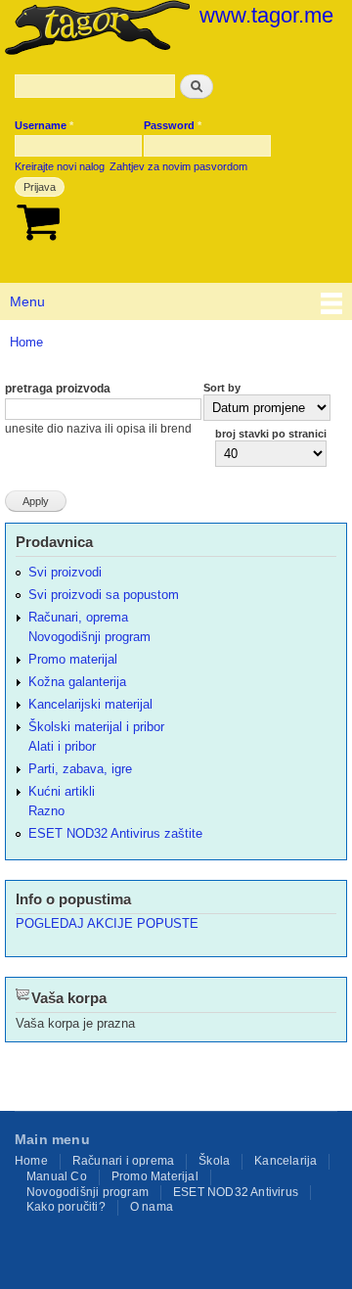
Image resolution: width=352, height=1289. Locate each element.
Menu (27, 301)
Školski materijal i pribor (96, 726)
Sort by (222, 387)
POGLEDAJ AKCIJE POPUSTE (107, 923)
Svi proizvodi (65, 572)
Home (26, 342)
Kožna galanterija (77, 681)
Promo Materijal (154, 1176)
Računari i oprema (123, 1161)
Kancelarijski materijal (90, 704)
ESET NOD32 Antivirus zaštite (115, 833)
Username (44, 125)
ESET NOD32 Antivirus (235, 1192)
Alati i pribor (62, 746)
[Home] (95, 29)
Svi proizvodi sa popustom (103, 594)
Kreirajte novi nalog (60, 166)
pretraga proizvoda (57, 388)
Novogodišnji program (89, 636)
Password (172, 125)
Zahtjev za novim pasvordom (178, 166)
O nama (151, 1207)
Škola (214, 1161)
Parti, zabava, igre (80, 768)
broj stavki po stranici (271, 433)
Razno (46, 811)
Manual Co (56, 1176)
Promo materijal (72, 659)
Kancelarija (285, 1161)
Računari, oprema (78, 617)
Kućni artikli (61, 791)
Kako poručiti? (66, 1207)
